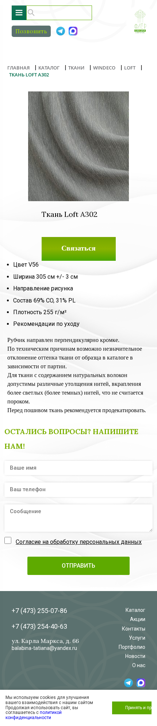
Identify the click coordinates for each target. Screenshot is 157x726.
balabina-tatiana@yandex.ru (44, 648)
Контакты (133, 629)
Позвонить (31, 31)
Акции (137, 619)
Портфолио (132, 647)
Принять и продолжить (138, 707)
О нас (138, 665)
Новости (135, 656)
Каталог (135, 610)
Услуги (137, 638)
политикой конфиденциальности (33, 715)
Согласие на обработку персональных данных (79, 541)
